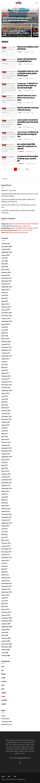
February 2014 (6, 474)
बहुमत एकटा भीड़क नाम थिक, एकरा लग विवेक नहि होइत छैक (24, 224)
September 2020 (6, 252)
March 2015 (5, 439)
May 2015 (4, 433)
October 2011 (5, 554)
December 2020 (6, 246)
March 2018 (5, 338)
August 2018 (5, 324)
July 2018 (4, 327)
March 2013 (5, 505)
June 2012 (4, 531)
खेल (4, 28)
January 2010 (5, 615)
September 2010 (6, 592)
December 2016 (6, 382)
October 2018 (5, 318)
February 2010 (6, 612)
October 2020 (5, 249)
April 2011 (4, 572)
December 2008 (6, 644)
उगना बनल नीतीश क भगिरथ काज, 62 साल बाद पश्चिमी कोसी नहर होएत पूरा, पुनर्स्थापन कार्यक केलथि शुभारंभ (27, 73)
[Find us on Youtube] (23, 763)
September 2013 (6, 488)
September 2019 (6, 287)
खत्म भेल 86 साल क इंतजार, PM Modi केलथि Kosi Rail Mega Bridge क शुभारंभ (26, 98)
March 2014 (5, 471)
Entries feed (5, 718)
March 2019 (5, 304)
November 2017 (6, 350)
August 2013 (5, 491)
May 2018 (4, 333)
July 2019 (4, 292)
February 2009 (6, 638)
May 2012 (4, 534)
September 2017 (6, 356)
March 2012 (5, 540)
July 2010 (4, 598)
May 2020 (4, 264)
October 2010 (5, 589)
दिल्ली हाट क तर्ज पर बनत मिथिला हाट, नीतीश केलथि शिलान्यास (27, 48)
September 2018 (6, 321)
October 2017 (5, 353)
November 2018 (6, 315)
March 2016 (5, 408)
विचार (2, 689)
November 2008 (6, 647)
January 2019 (5, 310)
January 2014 (5, 477)
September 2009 (6, 626)
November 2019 (6, 281)
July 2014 (4, 462)
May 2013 (4, 500)
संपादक (20, 52)
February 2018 (6, 341)
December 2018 (6, 313)
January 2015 (5, 445)
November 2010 (6, 586)
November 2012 (6, 517)
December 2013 (6, 480)
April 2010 (4, 606)
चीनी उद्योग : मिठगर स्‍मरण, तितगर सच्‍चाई (17, 232)
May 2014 (4, 465)
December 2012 (6, 514)
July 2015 (4, 428)
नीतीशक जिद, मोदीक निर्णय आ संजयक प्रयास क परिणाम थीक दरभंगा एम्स (27, 109)
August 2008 (5, 649)
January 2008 (5, 655)
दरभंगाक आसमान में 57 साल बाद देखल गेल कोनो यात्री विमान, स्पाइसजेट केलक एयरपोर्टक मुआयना (27, 122)
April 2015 (4, 436)
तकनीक (3, 678)
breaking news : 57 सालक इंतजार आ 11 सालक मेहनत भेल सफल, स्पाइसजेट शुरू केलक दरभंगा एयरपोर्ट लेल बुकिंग (27, 85)
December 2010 (6, 583)
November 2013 (6, 482)
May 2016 (4, 402)
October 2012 (5, 520)
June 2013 (4, 497)
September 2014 (6, 457)
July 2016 (4, 396)
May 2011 (4, 569)
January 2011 (5, 580)
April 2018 (4, 336)
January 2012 (5, 546)
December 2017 (6, 347)
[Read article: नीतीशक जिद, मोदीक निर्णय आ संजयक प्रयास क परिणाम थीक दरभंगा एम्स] (8, 112)
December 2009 (6, 618)
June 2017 (4, 364)
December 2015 (6, 416)
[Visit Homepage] (19, 3)
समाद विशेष (4, 700)
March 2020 (5, 269)
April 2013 (4, 503)
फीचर (2, 685)
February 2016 (6, 410)
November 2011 (6, 552)
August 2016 (5, 393)
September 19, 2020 (28, 102)
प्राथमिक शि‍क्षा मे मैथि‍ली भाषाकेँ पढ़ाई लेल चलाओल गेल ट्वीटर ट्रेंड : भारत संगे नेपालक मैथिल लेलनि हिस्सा (17, 19)
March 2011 (5, 575)
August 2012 (5, 526)
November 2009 (6, 621)
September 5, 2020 (30, 151)
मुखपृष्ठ (3, 776)
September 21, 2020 (28, 90)
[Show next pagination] (31, 169)
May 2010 (4, 603)
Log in (3, 716)
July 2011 (4, 563)
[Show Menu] (2, 3)
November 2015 (6, 419)
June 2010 (4, 601)
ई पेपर (2, 666)
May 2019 (4, 298)
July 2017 (4, 362)
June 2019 (4, 295)
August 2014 (5, 459)
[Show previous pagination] (8, 169)
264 (27, 169)
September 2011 (6, 557)
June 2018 (4, 330)
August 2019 (5, 290)
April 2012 (4, 537)
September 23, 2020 (28, 52)
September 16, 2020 (28, 112)
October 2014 (5, 454)
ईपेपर (9, 776)
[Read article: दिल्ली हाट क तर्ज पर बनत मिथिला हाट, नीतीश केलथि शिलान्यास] (8, 51)
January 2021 (5, 243)
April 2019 (4, 301)
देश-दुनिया (3, 681)
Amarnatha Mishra (7, 230)
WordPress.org (6, 724)
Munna (3, 232)
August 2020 (5, 255)
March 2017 (5, 373)
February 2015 (6, 442)
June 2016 (4, 399)
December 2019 (6, 278)
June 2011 (4, 566)
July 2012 (4, 529)
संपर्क (15, 776)
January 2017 (5, 379)
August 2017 (5, 359)
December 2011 (6, 549)
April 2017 (4, 370)
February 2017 (6, 376)
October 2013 (5, 485)
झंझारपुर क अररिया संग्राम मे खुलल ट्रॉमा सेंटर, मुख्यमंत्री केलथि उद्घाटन (26, 60)
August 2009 (5, 629)
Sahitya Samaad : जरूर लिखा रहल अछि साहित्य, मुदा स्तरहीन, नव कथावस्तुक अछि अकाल (27, 134)
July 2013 (4, 494)
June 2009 (4, 632)
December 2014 (6, 448)
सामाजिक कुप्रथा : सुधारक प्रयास (22, 226)
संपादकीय (3, 693)
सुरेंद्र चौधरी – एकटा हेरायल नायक (24, 230)
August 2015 (5, 425)
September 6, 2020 (28, 139)
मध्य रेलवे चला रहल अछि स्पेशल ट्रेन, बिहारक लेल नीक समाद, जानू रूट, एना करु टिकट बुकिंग (27, 158)
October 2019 (5, 284)
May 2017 (4, 367)
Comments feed (6, 721)
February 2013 (6, 508)
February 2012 (6, 543)
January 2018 (5, 344)
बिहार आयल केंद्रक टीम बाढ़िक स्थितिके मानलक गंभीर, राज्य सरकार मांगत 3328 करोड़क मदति (27, 146)
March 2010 (5, 609)
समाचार (4, 15)
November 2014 (6, 451)
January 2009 (5, 641)
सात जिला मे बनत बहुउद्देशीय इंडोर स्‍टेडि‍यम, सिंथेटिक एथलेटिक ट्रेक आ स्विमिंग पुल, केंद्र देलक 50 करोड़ (16, 33)
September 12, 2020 (28, 127)
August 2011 (5, 560)
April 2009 (4, 635)
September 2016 (6, 390)
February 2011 (6, 577)
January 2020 (5, 275)
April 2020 (4, 266)
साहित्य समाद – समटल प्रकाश (8, 190)
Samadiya (21, 151)
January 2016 (5, 413)
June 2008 (4, 652)
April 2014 (4, 468)
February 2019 (6, 307)
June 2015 (4, 431)
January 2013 (5, 511)
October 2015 (5, 422)
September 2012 (6, 523)
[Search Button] (37, 179)
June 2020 (4, 261)
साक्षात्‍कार (3, 704)
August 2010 (5, 595)
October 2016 (5, 387)
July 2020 (4, 258)
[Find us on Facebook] (16, 763)
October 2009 (5, 624)
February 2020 (6, 272)
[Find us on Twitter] (20, 763)
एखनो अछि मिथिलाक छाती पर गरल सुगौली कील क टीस (25, 228)
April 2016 (4, 405)
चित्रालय (3, 674)
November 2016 (6, 385)
